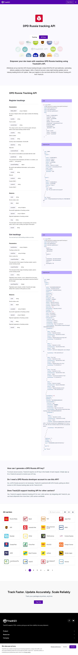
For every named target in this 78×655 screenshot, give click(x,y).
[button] (39, 631)
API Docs (43, 37)
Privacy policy (27, 652)
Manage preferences (56, 646)
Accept (73, 646)
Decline (65, 646)
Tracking (34, 37)
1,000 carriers (34, 496)
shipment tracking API (29, 494)
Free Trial (38, 602)
